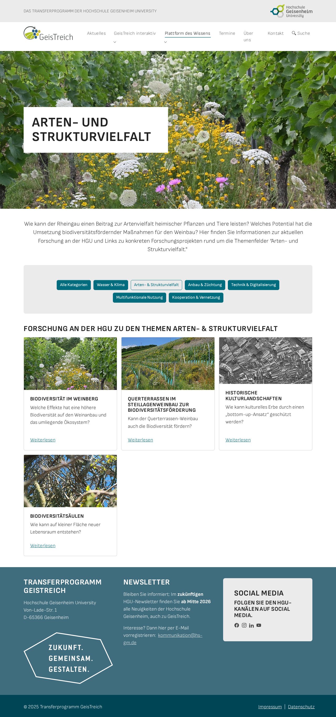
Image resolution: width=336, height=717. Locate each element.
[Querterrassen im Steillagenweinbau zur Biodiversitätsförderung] (168, 363)
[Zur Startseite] (48, 33)
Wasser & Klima (111, 284)
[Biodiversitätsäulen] (70, 481)
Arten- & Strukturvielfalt (156, 284)
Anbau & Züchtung (205, 284)
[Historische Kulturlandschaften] (265, 360)
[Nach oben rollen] (323, 704)
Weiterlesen (42, 440)
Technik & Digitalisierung (253, 284)
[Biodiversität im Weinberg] (70, 363)
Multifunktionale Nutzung (139, 297)
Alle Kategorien (73, 284)
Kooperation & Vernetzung (196, 297)
